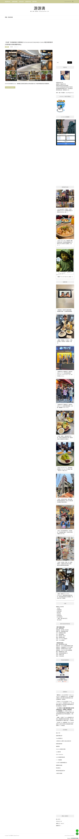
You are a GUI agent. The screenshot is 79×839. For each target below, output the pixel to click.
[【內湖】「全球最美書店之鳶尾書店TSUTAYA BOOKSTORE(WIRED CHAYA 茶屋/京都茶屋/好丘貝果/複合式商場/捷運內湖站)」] (29, 65)
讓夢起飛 (58, 746)
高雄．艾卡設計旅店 (60, 656)
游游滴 (39, 8)
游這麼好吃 (7, 1)
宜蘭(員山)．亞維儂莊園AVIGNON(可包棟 (64, 647)
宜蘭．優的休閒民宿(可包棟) (61, 644)
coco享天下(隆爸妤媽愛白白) (61, 762)
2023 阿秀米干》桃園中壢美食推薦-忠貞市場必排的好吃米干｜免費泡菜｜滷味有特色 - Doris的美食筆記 (65, 709)
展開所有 (58, 606)
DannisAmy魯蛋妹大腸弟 (60, 749)
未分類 (58, 608)
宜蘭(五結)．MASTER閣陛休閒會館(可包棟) (64, 645)
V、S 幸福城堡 (59, 759)
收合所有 (62, 606)
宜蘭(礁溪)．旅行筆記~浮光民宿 (62, 629)
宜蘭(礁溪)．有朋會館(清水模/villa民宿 (63, 648)
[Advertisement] (29, 31)
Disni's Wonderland (59, 754)
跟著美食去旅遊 (59, 765)
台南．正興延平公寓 (60, 654)
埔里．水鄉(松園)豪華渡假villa (62, 653)
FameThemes (72, 835)
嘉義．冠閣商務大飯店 (60, 637)
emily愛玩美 (58, 751)
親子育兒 (35, 1)
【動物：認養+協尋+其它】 (62, 618)
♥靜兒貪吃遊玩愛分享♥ (60, 770)
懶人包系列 (59, 619)
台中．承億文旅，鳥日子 (61, 635)
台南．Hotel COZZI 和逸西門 (61, 638)
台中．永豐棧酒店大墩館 (61, 632)
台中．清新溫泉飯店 (60, 634)
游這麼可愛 (28, 1)
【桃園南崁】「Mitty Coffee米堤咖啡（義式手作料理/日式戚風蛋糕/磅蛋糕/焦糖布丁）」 (65, 724)
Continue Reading (10, 87)
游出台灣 (21, 1)
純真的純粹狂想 (59, 743)
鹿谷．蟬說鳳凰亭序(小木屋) (61, 651)
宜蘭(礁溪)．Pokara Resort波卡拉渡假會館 (64, 650)
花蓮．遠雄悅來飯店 (60, 628)
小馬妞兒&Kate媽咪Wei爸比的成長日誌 (63, 741)
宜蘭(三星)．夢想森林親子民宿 (62, 631)
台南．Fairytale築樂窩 (60, 640)
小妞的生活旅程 (59, 773)
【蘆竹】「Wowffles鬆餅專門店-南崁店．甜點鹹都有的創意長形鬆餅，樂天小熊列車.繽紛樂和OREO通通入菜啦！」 (65, 719)
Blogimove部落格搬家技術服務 (72, 838)
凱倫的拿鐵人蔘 (59, 735)
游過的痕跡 (14, 1)
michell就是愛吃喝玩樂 (60, 757)
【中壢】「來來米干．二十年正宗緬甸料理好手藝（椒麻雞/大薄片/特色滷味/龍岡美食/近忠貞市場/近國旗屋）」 (65, 712)
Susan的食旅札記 (59, 738)
